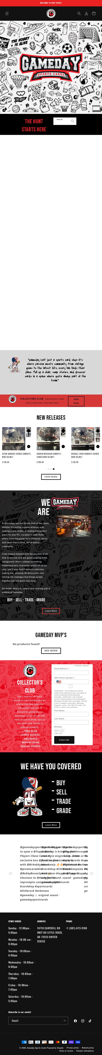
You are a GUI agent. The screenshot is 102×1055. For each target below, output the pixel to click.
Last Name (59, 719)
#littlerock (27, 891)
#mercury (69, 873)
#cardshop (27, 886)
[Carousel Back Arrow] (63, 430)
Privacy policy (73, 1047)
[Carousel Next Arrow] (63, 446)
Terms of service (66, 1050)
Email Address (61, 668)
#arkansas (48, 873)
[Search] (72, 121)
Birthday (58, 727)
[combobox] (64, 121)
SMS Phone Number (64, 678)
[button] (7, 13)
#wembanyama (73, 869)
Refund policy (88, 1047)
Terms (75, 707)
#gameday (27, 895)
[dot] (48, 469)
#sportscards (71, 860)
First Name (59, 710)
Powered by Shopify (55, 1047)
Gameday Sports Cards (36, 1047)
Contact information (85, 1050)
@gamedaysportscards (35, 847)
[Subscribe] (64, 1021)
